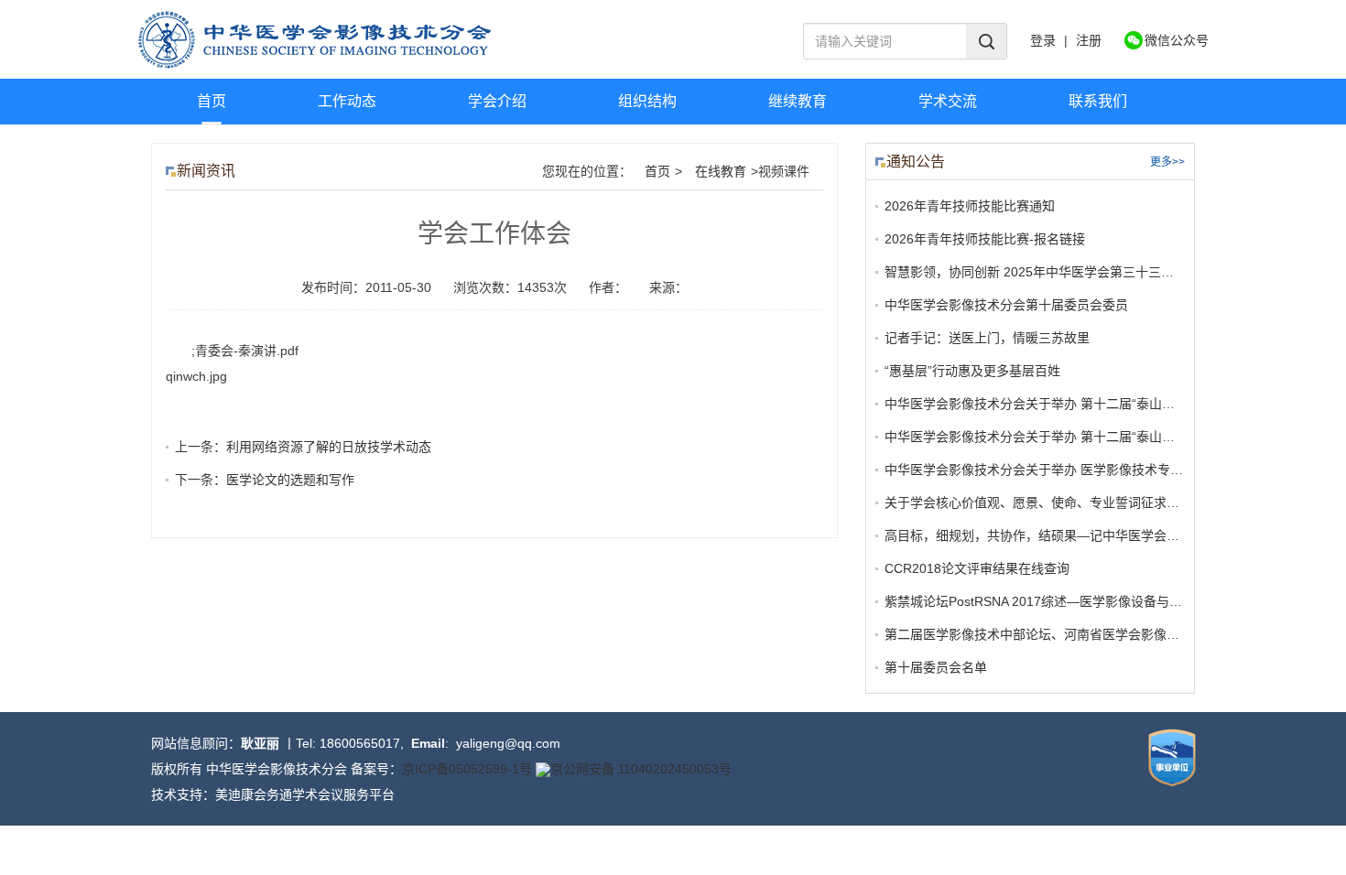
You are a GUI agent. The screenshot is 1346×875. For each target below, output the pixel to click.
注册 (1089, 40)
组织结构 (647, 101)
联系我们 (1098, 101)
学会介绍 (497, 101)
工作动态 (347, 101)
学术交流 (947, 101)
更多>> (1167, 162)
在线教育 (720, 171)
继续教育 (797, 101)
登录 (1043, 40)
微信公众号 (1177, 40)
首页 (211, 101)
